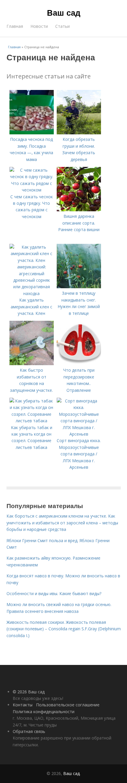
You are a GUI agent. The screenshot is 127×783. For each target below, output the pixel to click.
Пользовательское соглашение (68, 705)
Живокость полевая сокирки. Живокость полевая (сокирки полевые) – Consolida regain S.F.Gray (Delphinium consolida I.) (63, 628)
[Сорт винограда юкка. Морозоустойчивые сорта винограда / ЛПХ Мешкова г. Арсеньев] (79, 434)
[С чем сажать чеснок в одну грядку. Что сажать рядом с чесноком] (31, 190)
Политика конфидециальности (43, 711)
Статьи (62, 26)
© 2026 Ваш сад (29, 692)
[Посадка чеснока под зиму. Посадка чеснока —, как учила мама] (31, 133)
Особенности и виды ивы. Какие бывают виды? (53, 593)
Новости (39, 26)
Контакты (22, 705)
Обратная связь (29, 731)
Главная (14, 26)
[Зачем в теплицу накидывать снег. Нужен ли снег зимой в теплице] (79, 286)
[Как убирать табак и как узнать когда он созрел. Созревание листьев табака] (31, 420)
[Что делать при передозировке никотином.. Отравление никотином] (79, 363)
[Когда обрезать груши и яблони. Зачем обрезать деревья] (79, 133)
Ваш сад (63, 12)
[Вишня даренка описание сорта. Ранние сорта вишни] (79, 209)
